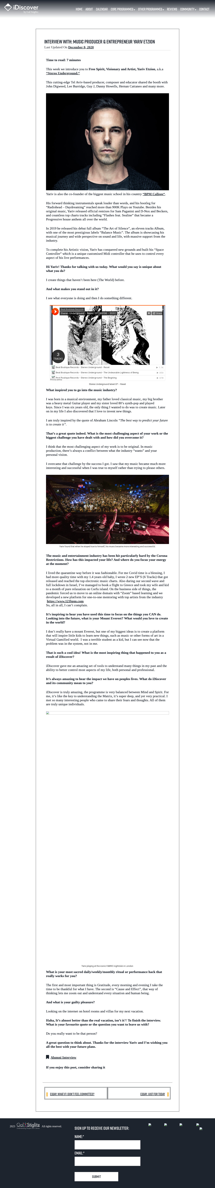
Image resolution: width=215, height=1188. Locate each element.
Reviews (172, 9)
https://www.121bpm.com (65, 601)
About (89, 9)
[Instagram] (188, 1125)
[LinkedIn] (171, 1125)
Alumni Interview (63, 1057)
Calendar (102, 9)
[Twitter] (203, 1125)
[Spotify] (205, 1129)
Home (79, 9)
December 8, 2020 (81, 47)
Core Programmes (123, 9)
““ (154, 194)
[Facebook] (156, 1125)
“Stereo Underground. (62, 73)
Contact (204, 9)
